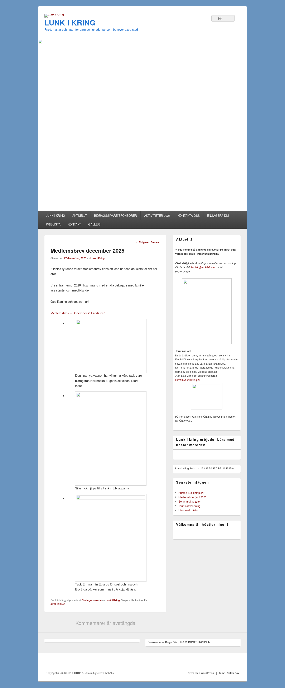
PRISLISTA (53, 224)
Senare (157, 242)
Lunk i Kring (97, 258)
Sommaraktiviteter (189, 501)
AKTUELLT (79, 215)
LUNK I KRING (70, 22)
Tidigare (142, 242)
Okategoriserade (92, 600)
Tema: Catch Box (229, 673)
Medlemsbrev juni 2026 (192, 497)
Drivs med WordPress (201, 673)
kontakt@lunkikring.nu (203, 267)
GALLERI (94, 224)
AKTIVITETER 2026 (157, 215)
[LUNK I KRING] (54, 14)
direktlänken (57, 604)
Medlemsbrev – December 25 (70, 313)
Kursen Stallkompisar (191, 493)
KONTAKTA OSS (189, 215)
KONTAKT (74, 224)
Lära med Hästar (188, 510)
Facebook (236, 662)
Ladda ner (98, 313)
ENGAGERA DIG (218, 215)
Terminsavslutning (189, 506)
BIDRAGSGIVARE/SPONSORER (115, 215)
